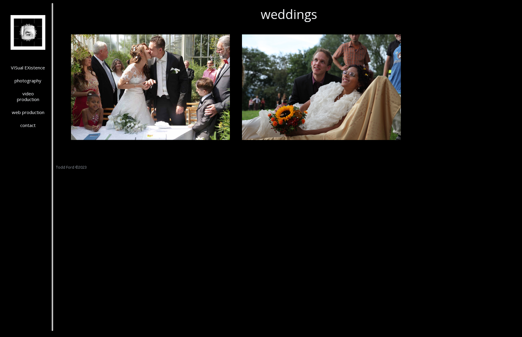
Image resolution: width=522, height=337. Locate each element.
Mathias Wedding (322, 130)
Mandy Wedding (150, 130)
